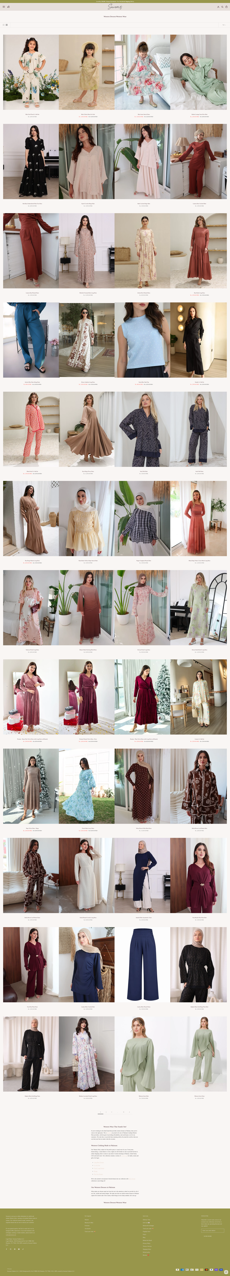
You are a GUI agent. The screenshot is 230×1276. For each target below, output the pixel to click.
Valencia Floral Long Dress (32, 649)
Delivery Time (146, 1219)
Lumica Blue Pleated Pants (143, 1007)
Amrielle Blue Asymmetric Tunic (144, 917)
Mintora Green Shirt (144, 1096)
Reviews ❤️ (146, 1255)
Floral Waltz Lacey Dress (88, 828)
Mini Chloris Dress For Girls (88, 114)
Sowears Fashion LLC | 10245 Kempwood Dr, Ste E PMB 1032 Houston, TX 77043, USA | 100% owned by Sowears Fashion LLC (40, 1271)
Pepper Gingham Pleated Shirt (143, 560)
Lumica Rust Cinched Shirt (199, 203)
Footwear (87, 1225)
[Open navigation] (4, 7)
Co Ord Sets (97, 1165)
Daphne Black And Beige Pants (32, 1096)
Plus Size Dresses (98, 1174)
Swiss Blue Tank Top (144, 382)
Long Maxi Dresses (99, 1162)
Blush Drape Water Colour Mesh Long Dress (199, 560)
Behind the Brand (147, 1240)
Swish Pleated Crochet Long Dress (88, 917)
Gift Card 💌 (146, 1222)
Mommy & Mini (89, 1222)
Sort (224, 25)
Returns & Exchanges (148, 1225)
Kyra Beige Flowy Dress (88, 471)
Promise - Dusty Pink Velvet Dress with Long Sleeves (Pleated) (32, 739)
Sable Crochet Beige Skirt (143, 203)
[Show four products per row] (6, 25)
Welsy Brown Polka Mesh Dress (143, 828)
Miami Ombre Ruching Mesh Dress (88, 649)
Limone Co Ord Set (199, 739)
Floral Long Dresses (99, 1168)
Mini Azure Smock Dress (144, 114)
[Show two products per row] (3, 25)
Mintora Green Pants (199, 1096)
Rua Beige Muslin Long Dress (32, 560)
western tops (124, 1155)
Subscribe (208, 1236)
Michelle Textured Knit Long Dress (88, 293)
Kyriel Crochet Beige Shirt (88, 203)
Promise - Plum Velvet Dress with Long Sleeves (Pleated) (143, 739)
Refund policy (146, 1252)
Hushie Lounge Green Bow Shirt (199, 114)
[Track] (8, 7)
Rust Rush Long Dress (199, 293)
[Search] (222, 7)
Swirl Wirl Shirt (144, 471)
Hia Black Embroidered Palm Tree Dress (32, 203)
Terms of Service (147, 1246)
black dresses (132, 1178)
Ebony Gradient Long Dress (88, 382)
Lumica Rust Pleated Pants (32, 293)
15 (123, 1112)
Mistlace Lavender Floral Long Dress (88, 1096)
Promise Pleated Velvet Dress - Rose (88, 739)
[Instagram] (10, 1249)
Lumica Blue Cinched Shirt (88, 1007)
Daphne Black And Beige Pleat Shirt (199, 1007)
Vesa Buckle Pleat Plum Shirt (199, 917)
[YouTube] (18, 1249)
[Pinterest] (14, 1249)
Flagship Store (146, 1231)
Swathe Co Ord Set (199, 382)
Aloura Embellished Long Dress (199, 649)
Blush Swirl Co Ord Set (32, 471)
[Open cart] (226, 7)
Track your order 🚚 (90, 1231)
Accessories (88, 1228)
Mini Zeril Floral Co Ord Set (32, 114)
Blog (144, 1237)
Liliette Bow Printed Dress (143, 293)
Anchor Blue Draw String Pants (32, 382)
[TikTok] (23, 1249)
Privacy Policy (146, 1243)
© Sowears (9, 1268)
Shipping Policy (147, 1249)
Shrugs (95, 1171)
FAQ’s (144, 1234)
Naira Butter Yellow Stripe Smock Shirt (88, 560)
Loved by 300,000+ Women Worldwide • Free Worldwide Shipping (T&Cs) (115, 1)
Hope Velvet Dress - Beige (32, 828)
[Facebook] (6, 1249)
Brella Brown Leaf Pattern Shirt (199, 828)
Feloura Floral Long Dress (143, 649)
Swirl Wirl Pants (199, 471)
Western (87, 1219)
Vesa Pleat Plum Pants (32, 1007)
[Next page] (129, 1112)
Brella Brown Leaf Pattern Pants (32, 917)
